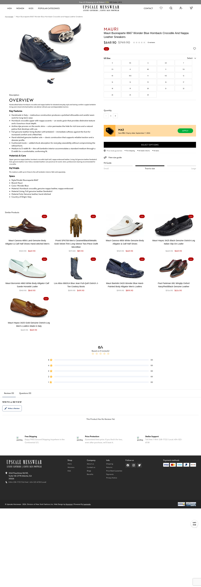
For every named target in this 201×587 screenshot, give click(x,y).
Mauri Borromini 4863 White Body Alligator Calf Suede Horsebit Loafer (27, 285)
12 (183, 76)
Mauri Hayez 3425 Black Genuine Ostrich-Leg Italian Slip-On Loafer (173, 242)
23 (112, 95)
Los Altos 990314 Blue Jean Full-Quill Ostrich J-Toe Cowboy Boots (76, 285)
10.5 (130, 76)
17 (183, 82)
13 (112, 82)
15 (148, 82)
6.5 (166, 63)
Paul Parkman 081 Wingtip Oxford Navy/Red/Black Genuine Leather (173, 285)
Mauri (111, 28)
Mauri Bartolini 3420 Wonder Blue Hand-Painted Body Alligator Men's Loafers (125, 285)
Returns (109, 467)
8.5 (148, 69)
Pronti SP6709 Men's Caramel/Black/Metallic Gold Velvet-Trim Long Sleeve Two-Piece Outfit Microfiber (76, 243)
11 (147, 76)
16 (165, 82)
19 (130, 88)
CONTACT (148, 8)
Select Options (150, 144)
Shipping (109, 464)
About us (90, 464)
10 (112, 76)
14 (130, 82)
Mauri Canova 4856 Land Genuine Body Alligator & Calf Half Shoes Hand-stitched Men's (27, 242)
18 (112, 88)
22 (183, 88)
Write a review (14, 408)
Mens (70, 464)
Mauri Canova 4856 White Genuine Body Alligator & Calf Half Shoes (125, 242)
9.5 (183, 69)
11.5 (166, 76)
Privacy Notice (111, 478)
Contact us (91, 467)
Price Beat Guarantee (114, 471)
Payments (110, 474)
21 (165, 88)
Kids (69, 471)
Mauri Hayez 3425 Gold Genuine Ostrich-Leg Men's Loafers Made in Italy (29, 324)
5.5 (130, 63)
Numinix (69, 504)
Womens (71, 467)
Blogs (89, 471)
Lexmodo (87, 504)
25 (148, 95)
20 (148, 88)
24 (130, 95)
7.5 (112, 69)
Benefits (90, 474)
